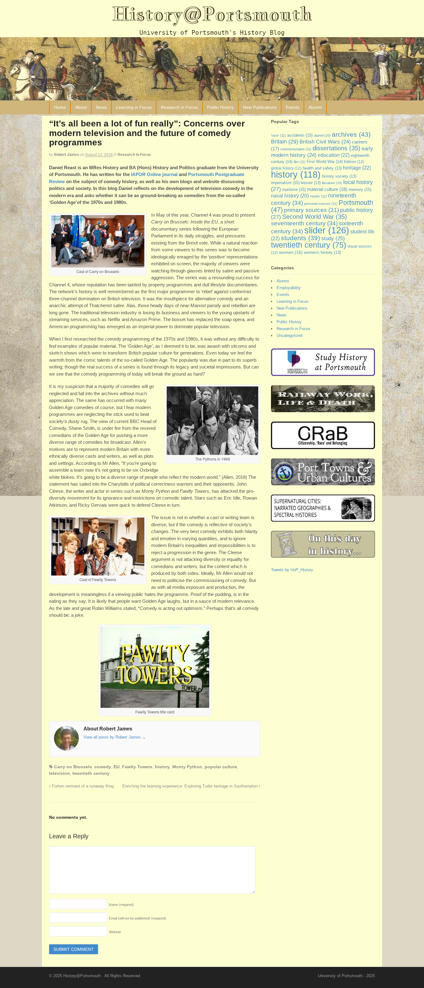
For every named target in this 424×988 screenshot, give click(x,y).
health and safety (322, 168)
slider (326, 230)
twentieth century (91, 773)
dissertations (336, 148)
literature (332, 183)
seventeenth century (304, 223)
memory (360, 189)
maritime (294, 189)
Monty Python (187, 766)
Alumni (315, 107)
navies (318, 196)
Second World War (314, 216)
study (333, 238)
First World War (325, 161)
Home (60, 107)
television (59, 773)
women (291, 252)
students (300, 237)
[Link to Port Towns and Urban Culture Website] (323, 482)
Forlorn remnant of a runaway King (82, 786)
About (81, 107)
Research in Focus (179, 107)
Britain (284, 141)
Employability (289, 287)
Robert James (66, 154)
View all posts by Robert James (114, 737)
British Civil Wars (325, 142)
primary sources (311, 210)
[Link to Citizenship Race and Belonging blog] (323, 446)
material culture (327, 189)
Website (115, 932)
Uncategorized (289, 335)
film (299, 162)
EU (117, 766)
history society (339, 176)
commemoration (295, 149)
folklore (354, 162)
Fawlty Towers (137, 766)
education (334, 155)
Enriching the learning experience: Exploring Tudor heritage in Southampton (190, 786)
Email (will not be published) (137, 918)
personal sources (320, 203)
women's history (322, 252)
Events (292, 107)
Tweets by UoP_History (292, 569)
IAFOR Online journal (154, 174)
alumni (322, 135)
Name (121, 904)
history (162, 766)
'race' (278, 135)
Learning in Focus (133, 107)
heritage (357, 167)
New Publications (260, 107)
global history (286, 168)
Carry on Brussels (73, 766)
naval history (290, 195)
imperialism (285, 182)
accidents (300, 135)
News (101, 107)
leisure (311, 183)
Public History (220, 107)
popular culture (221, 766)
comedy (102, 766)
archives (351, 134)
